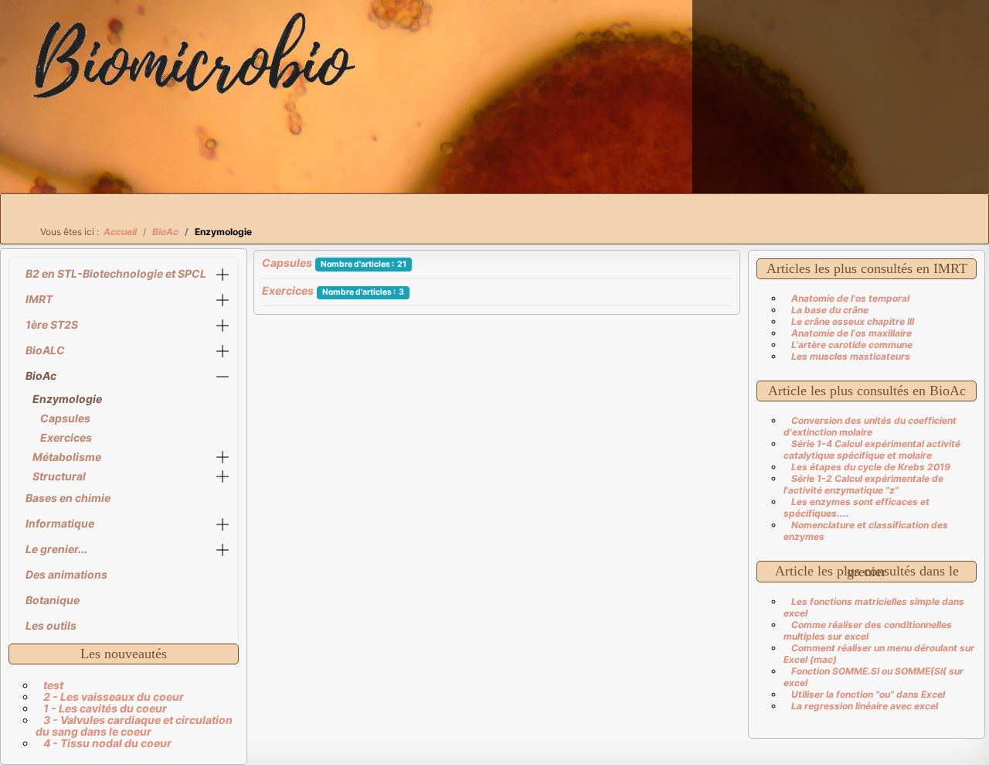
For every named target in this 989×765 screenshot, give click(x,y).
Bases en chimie (67, 497)
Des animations (66, 574)
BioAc (40, 375)
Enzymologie (67, 398)
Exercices (66, 437)
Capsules (65, 418)
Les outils (50, 625)
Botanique (52, 599)
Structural (59, 476)
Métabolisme (66, 456)
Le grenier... (56, 548)
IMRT (39, 299)
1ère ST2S (51, 324)
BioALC (45, 350)
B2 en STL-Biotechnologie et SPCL (115, 273)
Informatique (59, 523)
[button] (222, 274)
